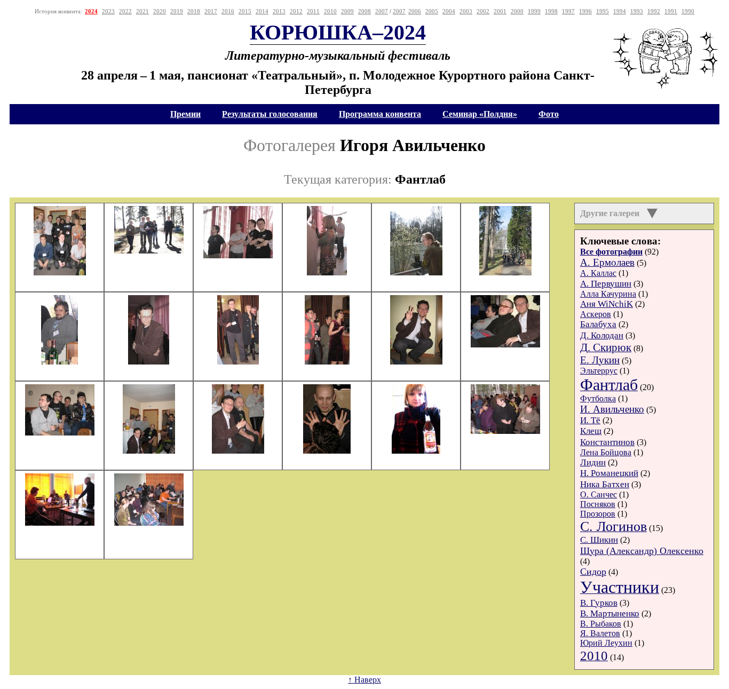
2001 (500, 11)
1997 (568, 11)
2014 (262, 11)
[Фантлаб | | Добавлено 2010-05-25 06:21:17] (149, 250)
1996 (585, 11)
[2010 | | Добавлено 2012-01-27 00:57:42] (505, 272)
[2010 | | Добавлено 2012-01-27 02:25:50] (59, 522)
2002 (483, 11)
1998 (551, 11)
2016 (227, 11)
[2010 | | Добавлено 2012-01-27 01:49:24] (416, 361)
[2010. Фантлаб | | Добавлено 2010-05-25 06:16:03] (60, 272)
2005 (431, 11)
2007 (381, 11)
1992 (653, 11)
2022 (125, 11)
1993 (636, 11)
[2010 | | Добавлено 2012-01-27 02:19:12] (149, 450)
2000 (517, 11)
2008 (364, 11)
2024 (91, 11)
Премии (185, 113)
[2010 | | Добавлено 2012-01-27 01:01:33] (148, 361)
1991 (670, 11)
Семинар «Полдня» (479, 113)
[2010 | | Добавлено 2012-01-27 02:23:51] (505, 430)
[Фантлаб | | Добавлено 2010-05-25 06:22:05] (238, 255)
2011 (313, 11)
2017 (210, 11)
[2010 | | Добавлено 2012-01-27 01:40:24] (327, 361)
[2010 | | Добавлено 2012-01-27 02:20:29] (327, 450)
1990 (688, 11)
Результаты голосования (270, 113)
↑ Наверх (364, 679)
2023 (108, 11)
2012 (296, 11)
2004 (448, 11)
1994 (619, 11)
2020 (159, 11)
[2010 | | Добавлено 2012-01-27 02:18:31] (59, 432)
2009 (347, 11)
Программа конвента (380, 113)
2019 (176, 11)
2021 (142, 11)
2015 (245, 11)
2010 (330, 11)
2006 (414, 11)
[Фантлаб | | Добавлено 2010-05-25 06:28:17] (327, 272)
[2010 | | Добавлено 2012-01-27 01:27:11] (238, 361)
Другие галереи (610, 213)
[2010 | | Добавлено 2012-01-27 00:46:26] (416, 272)
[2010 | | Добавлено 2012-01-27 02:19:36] (238, 450)
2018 (193, 11)
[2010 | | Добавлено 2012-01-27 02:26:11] (149, 522)
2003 (465, 11)
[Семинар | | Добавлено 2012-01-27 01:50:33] (505, 344)
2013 (279, 11)
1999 (534, 11)
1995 (602, 11)
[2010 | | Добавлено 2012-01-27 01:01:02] (59, 361)
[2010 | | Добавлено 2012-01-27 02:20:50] (416, 450)
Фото (548, 113)
